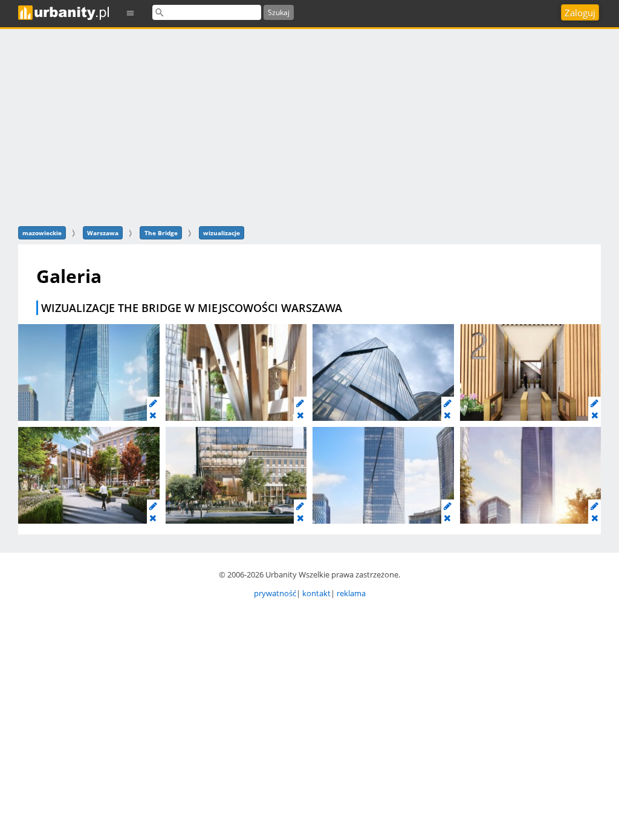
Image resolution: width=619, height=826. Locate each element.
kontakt (316, 593)
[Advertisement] (309, 125)
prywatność (275, 593)
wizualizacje (221, 233)
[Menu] (130, 12)
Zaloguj (580, 13)
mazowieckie (42, 233)
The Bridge (161, 233)
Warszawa (102, 233)
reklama (351, 593)
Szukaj (279, 12)
